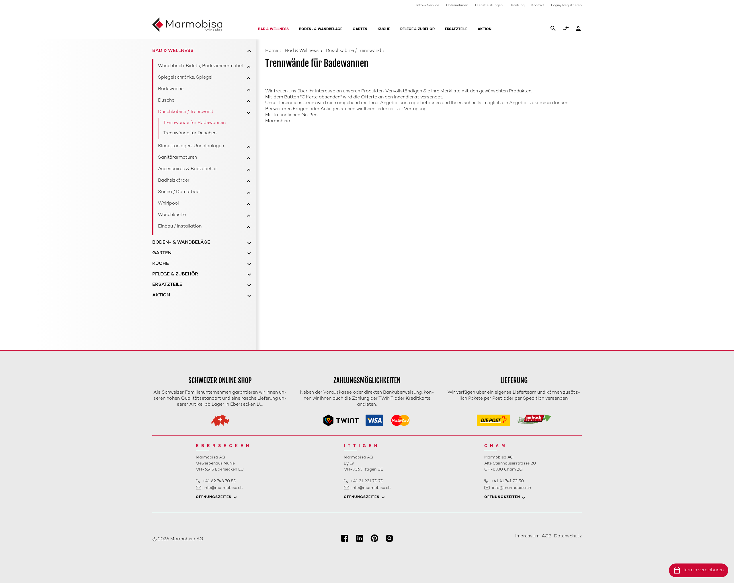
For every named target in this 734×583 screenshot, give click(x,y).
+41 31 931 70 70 (366, 481)
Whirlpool (168, 203)
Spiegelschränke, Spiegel (185, 77)
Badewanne (171, 89)
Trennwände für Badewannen (194, 123)
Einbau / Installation (180, 226)
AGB (547, 536)
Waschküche (172, 215)
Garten (360, 29)
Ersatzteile (456, 29)
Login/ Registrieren (566, 5)
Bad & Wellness (273, 29)
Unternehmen (457, 5)
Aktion (484, 29)
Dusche (166, 100)
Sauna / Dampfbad (179, 192)
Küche (384, 29)
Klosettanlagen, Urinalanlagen (191, 146)
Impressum (527, 536)
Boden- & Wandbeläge (320, 29)
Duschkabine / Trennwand (185, 112)
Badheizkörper (174, 180)
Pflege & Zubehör (417, 29)
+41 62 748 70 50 (219, 481)
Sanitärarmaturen (177, 157)
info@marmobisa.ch (223, 488)
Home (271, 50)
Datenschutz (568, 536)
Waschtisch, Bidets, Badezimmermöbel (200, 66)
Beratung (516, 5)
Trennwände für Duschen (189, 133)
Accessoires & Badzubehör (187, 169)
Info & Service (427, 5)
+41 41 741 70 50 (507, 481)
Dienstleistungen (489, 5)
